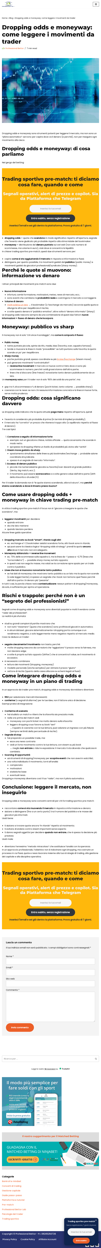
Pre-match (8, 1204)
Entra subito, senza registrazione (50, 218)
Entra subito (81, 1240)
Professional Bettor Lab (14, 1209)
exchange (70, 359)
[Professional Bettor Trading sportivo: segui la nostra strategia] (8, 4)
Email (9, 967)
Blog (11, 18)
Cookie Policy (28, 1239)
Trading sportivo (10, 1218)
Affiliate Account (47, 1239)
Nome (10, 956)
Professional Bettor (15, 48)
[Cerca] (96, 1059)
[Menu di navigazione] (96, 4)
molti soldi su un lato (17, 304)
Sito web (10, 978)
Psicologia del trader (12, 1214)
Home (4, 18)
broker (60, 359)
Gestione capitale (11, 1190)
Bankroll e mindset (11, 1181)
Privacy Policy (9, 1239)
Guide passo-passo (12, 1195)
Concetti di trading (11, 1186)
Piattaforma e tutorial (13, 1199)
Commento (12, 989)
